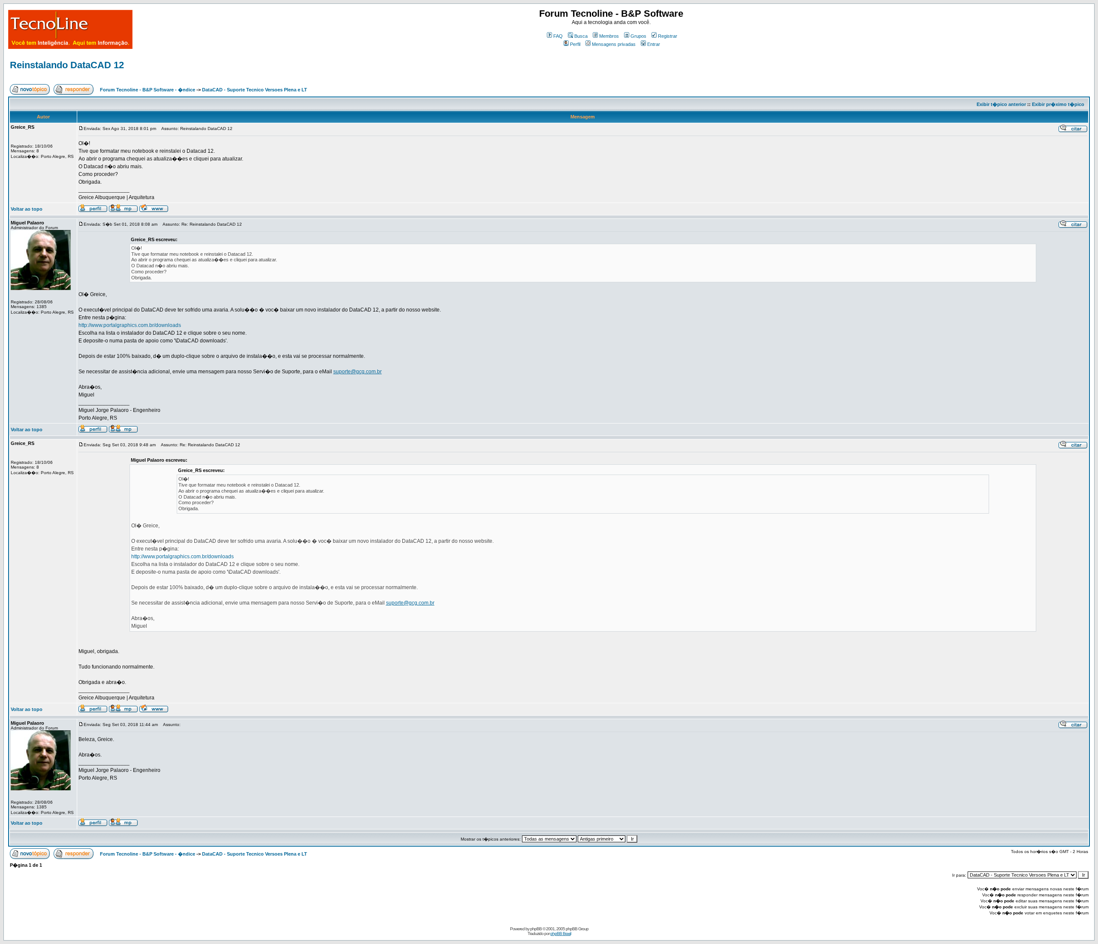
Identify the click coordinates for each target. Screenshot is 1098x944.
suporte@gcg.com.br (357, 372)
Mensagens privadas (614, 44)
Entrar (653, 44)
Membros (609, 36)
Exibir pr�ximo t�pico (1058, 104)
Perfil (575, 44)
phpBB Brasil (560, 933)
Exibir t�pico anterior (1001, 104)
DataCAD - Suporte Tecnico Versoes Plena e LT (254, 89)
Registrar (667, 36)
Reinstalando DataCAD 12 (67, 65)
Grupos (638, 36)
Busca (581, 36)
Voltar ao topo (26, 209)
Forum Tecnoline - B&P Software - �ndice (147, 89)
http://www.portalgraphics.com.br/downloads (129, 325)
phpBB (536, 928)
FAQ (558, 36)
